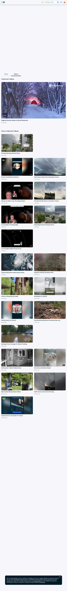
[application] (33, 100)
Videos (16, 74)
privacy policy (37, 581)
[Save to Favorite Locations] (42, 2)
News (6, 74)
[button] (59, 576)
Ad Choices (42, 582)
